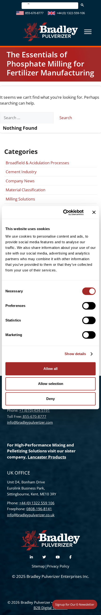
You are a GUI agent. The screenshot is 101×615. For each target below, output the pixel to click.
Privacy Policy (58, 566)
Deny (50, 399)
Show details (75, 354)
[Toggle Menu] (88, 32)
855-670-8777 (34, 13)
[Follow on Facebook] (70, 557)
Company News (20, 181)
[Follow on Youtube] (58, 557)
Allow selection (50, 384)
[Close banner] (94, 212)
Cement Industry (21, 171)
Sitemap (38, 566)
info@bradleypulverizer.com (30, 422)
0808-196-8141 (39, 508)
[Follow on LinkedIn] (31, 557)
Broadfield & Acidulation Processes (37, 162)
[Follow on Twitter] (44, 557)
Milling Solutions (20, 199)
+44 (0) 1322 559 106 (36, 503)
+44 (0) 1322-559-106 (71, 13)
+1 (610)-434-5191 (34, 410)
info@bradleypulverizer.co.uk (30, 515)
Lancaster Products (47, 457)
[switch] (89, 305)
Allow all (50, 369)
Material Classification (25, 189)
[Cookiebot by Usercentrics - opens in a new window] (63, 212)
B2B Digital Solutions (51, 607)
